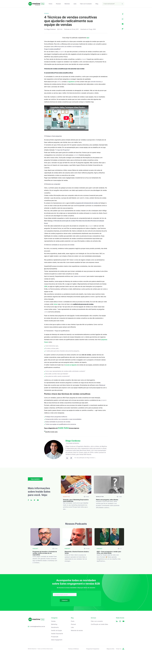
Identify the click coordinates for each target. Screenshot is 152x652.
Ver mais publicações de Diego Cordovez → (85, 457)
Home (50, 4)
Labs (75, 4)
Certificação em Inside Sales (99, 624)
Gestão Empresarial (57, 633)
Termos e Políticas (73, 648)
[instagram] (120, 621)
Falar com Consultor (86, 4)
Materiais (67, 4)
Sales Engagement (56, 640)
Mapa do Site (110, 648)
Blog (97, 4)
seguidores (71, 81)
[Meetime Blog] (36, 4)
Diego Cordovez (51, 29)
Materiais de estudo (77, 630)
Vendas (53, 621)
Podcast (58, 4)
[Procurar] (122, 4)
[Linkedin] (116, 621)
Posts (72, 621)
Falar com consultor (97, 621)
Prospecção (54, 636)
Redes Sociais (120, 618)
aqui (88, 37)
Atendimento (55, 627)
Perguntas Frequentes (92, 648)
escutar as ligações (71, 365)
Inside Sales (63, 428)
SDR (46, 286)
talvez (55, 304)
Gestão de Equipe (56, 630)
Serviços (93, 618)
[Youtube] (123, 621)
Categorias (54, 618)
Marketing (54, 624)
